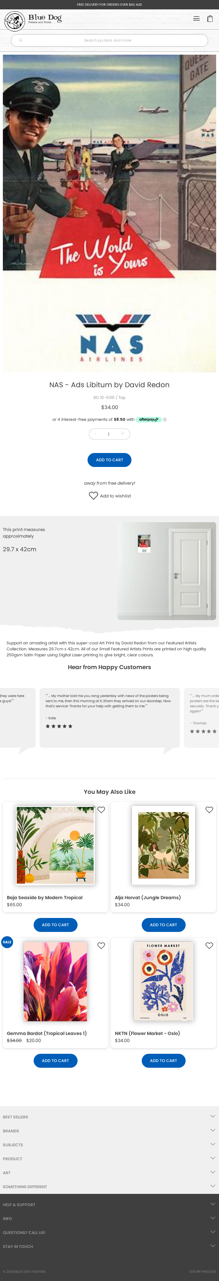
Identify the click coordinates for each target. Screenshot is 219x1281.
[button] (95, 496)
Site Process (202, 1271)
